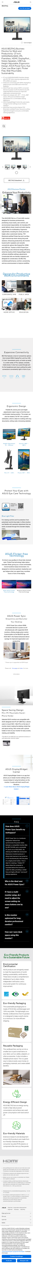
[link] (16, 2)
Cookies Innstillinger (16, 1256)
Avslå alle (9, 1261)
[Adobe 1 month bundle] (5, 118)
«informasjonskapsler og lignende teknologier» (13, 1251)
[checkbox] (26, 43)
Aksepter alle (24, 1261)
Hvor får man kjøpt (25, 8)
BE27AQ (5, 6)
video (21, 668)
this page (14, 668)
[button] (2, 2)
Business (16, 1209)
